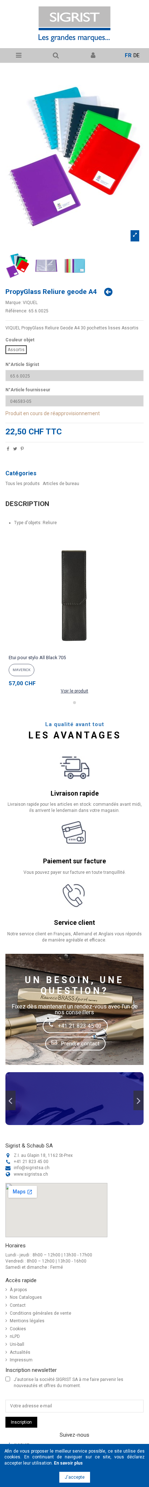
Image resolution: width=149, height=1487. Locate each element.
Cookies (18, 1328)
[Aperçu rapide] (74, 649)
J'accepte (75, 1477)
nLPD (15, 1336)
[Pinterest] (22, 449)
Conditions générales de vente (40, 1313)
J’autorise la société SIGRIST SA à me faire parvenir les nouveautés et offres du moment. (68, 1382)
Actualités (20, 1352)
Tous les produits (22, 483)
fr (128, 55)
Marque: (13, 302)
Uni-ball (17, 1344)
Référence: (16, 310)
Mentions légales (27, 1320)
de (136, 55)
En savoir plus (68, 1463)
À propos (18, 1289)
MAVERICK (21, 670)
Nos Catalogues (26, 1297)
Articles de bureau (61, 483)
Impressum (21, 1359)
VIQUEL (30, 302)
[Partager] (8, 449)
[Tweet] (15, 449)
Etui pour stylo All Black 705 (37, 657)
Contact (18, 1305)
